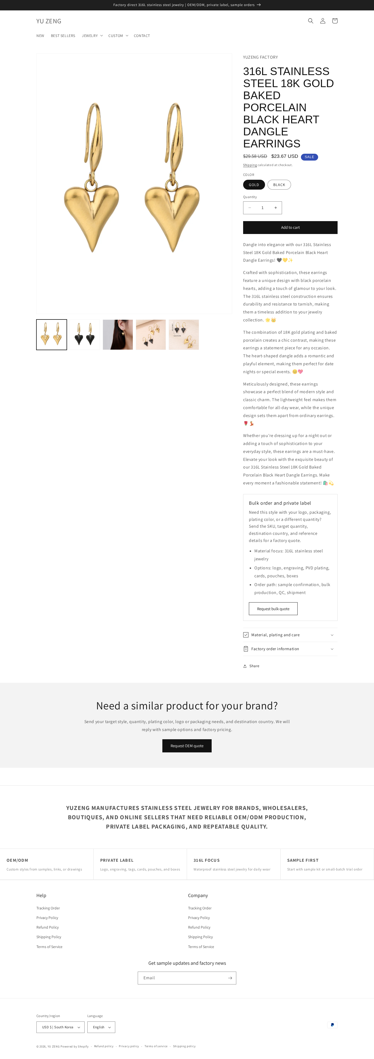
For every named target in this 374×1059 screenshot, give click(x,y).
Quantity (250, 197)
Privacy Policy (47, 917)
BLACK (279, 184)
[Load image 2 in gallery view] (85, 334)
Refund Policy (47, 927)
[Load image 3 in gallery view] (118, 334)
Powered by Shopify (75, 1046)
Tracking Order (48, 908)
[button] (92, 35)
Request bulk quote (273, 608)
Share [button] (254, 665)
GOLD (254, 184)
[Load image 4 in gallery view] (151, 334)
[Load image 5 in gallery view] (184, 334)
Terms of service (156, 1046)
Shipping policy (184, 1046)
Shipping (250, 165)
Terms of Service (49, 946)
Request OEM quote (187, 745)
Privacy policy (129, 1046)
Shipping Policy (48, 936)
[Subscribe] (230, 978)
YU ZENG (54, 1046)
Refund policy (104, 1046)
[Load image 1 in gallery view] (51, 334)
